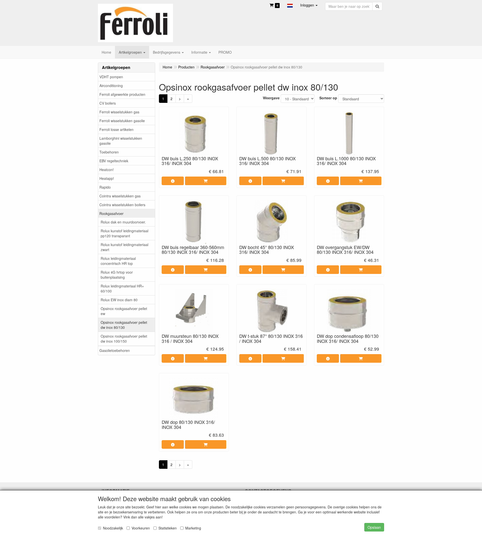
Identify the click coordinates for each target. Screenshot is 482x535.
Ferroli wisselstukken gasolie (122, 120)
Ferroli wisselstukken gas (119, 111)
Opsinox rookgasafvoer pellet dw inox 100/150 (124, 339)
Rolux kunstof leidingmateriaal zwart (124, 247)
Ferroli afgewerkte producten (122, 94)
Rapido (105, 187)
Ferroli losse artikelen (116, 129)
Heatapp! (106, 178)
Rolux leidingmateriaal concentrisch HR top (118, 261)
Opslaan (374, 527)
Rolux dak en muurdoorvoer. (123, 221)
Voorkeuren (141, 527)
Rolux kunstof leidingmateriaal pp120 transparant (124, 233)
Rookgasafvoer (111, 213)
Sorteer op (328, 97)
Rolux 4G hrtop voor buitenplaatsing (117, 275)
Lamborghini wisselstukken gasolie (120, 141)
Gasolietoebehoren (114, 350)
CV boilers (107, 103)
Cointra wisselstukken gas (120, 195)
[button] (289, 5)
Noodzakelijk (113, 527)
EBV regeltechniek (113, 160)
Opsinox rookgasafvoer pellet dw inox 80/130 (124, 325)
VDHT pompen (111, 76)
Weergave (271, 97)
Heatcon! (106, 169)
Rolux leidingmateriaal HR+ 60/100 (122, 288)
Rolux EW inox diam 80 (119, 299)
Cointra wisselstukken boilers (122, 204)
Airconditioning (111, 85)
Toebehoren (109, 152)
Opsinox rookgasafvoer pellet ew (124, 311)
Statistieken (167, 527)
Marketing (193, 527)
